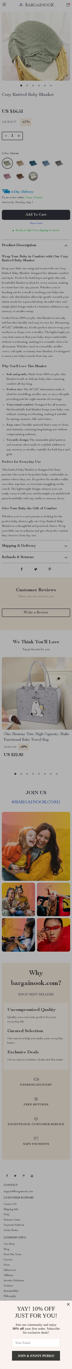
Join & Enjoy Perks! (36, 1356)
